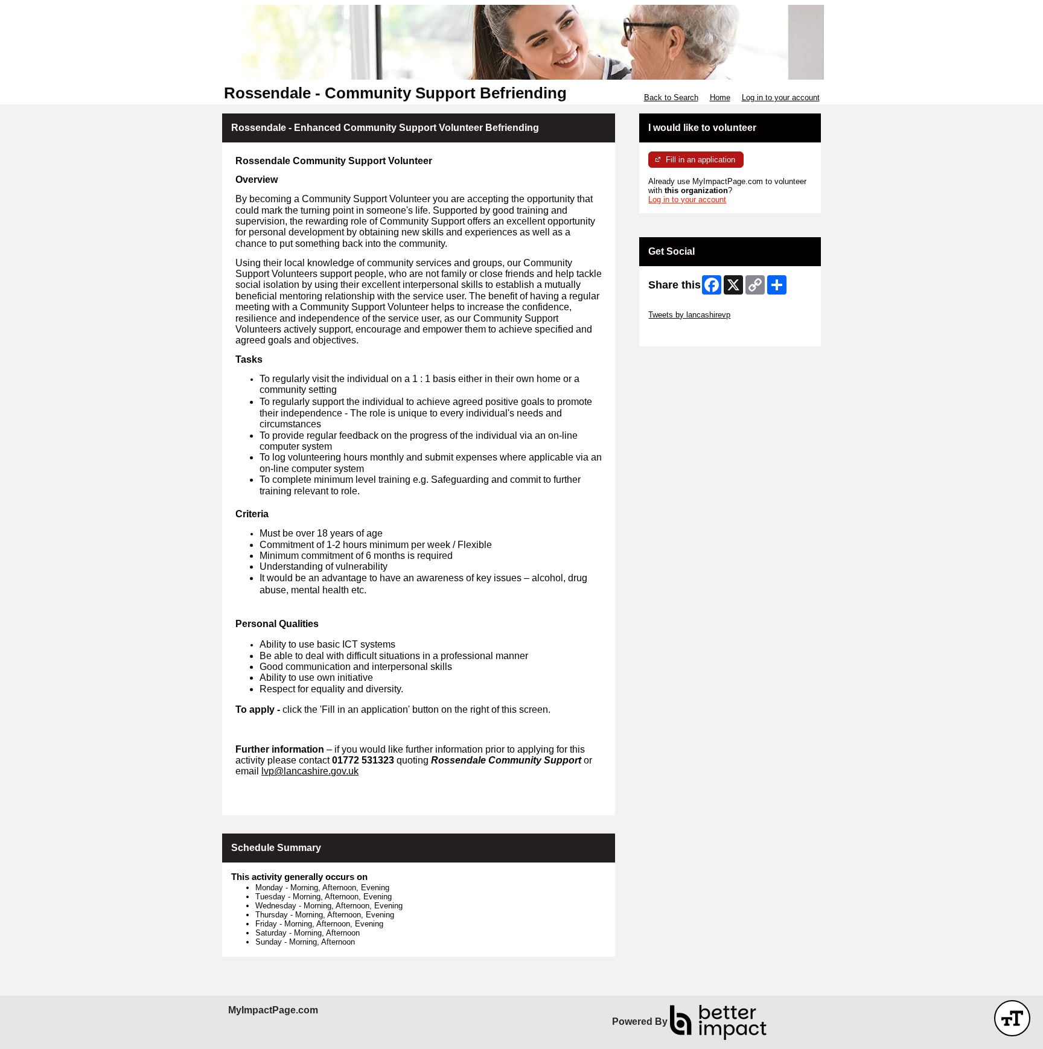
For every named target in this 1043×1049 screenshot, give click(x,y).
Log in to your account (781, 97)
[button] (1012, 1018)
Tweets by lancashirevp (689, 314)
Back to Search (671, 97)
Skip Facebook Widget (687, 332)
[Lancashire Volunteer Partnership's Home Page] (521, 42)
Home (720, 97)
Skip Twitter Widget (682, 305)
